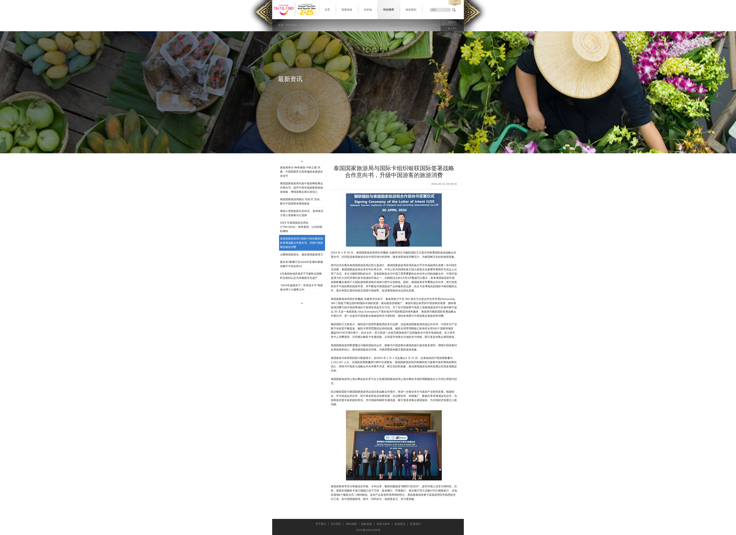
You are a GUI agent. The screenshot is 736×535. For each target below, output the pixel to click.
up (302, 161)
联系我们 (415, 523)
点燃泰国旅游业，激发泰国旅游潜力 (301, 254)
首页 (327, 9)
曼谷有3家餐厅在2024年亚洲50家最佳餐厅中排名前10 (301, 264)
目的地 (368, 9)
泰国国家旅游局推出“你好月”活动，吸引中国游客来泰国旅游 (301, 201)
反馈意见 (400, 523)
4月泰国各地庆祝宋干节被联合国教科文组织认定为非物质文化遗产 (301, 275)
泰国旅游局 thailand (295, 9)
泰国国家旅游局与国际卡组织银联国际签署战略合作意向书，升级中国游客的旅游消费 (301, 243)
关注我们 (336, 523)
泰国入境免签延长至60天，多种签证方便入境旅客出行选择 (301, 213)
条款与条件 (383, 523)
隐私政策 (366, 523)
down (302, 303)
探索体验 (347, 9)
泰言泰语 (431, 25)
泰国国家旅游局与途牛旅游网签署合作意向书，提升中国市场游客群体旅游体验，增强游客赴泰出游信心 (301, 187)
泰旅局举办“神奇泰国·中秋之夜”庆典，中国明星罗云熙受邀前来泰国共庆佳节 (301, 171)
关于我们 (320, 523)
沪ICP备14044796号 (368, 530)
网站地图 (351, 523)
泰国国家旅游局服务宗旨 (403, 25)
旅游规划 (411, 9)
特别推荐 (388, 9)
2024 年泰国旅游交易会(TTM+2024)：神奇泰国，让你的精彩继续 (301, 227)
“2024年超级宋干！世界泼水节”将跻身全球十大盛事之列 (301, 287)
